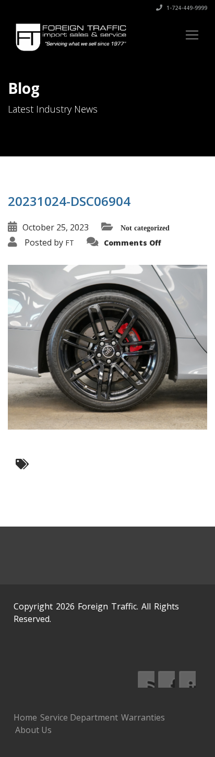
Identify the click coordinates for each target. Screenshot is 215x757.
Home (25, 717)
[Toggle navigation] (192, 35)
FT (69, 243)
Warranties (143, 717)
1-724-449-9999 (186, 7)
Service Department (79, 717)
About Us (33, 730)
